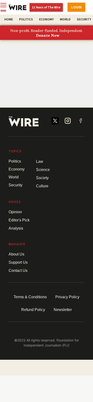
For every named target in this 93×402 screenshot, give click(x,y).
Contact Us (18, 270)
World (65, 19)
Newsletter (63, 310)
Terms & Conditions (30, 297)
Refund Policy (33, 310)
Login (76, 7)
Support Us (18, 262)
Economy (46, 19)
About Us (16, 254)
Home (8, 19)
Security (84, 19)
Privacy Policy (67, 297)
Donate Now (47, 35)
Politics (26, 19)
